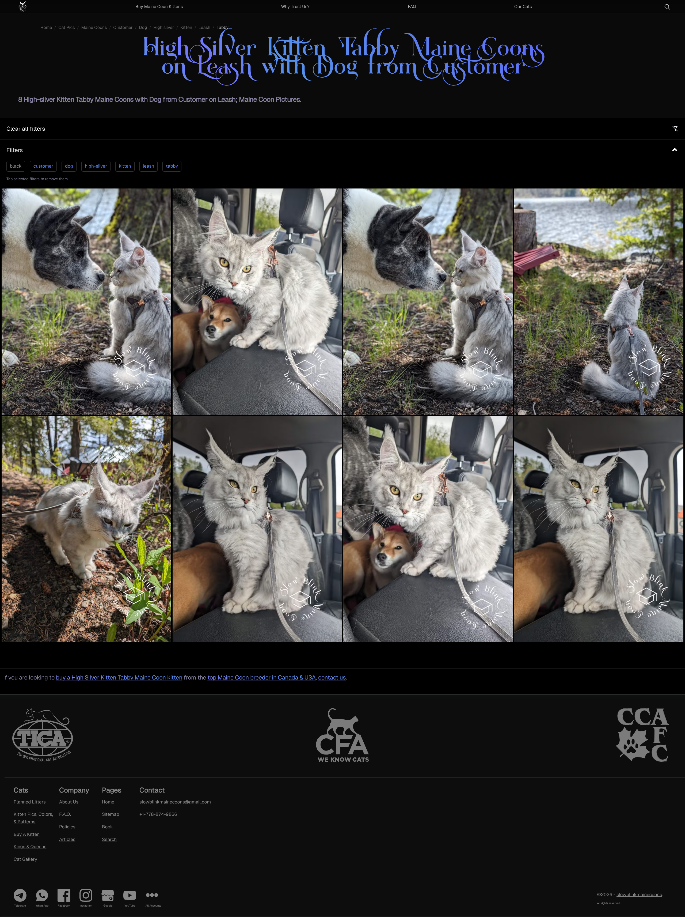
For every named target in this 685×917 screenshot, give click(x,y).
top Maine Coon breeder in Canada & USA (261, 677)
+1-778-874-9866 (158, 814)
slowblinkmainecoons (639, 894)
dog (69, 166)
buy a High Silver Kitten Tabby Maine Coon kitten (119, 677)
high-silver (96, 166)
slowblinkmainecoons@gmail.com (168, 802)
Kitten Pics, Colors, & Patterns (33, 818)
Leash (204, 27)
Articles (67, 839)
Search (109, 839)
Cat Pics (66, 27)
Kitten (186, 27)
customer (43, 166)
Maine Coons (94, 27)
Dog (143, 27)
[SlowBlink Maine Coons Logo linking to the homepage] (36, 6)
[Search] (667, 6)
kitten (125, 166)
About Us (68, 802)
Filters (14, 150)
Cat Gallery (25, 859)
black (16, 166)
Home (46, 27)
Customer (123, 27)
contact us (332, 677)
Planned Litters (30, 802)
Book (107, 826)
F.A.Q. (65, 814)
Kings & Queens (30, 846)
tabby (172, 166)
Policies (67, 826)
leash (148, 166)
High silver (163, 27)
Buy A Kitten (27, 834)
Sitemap (110, 814)
